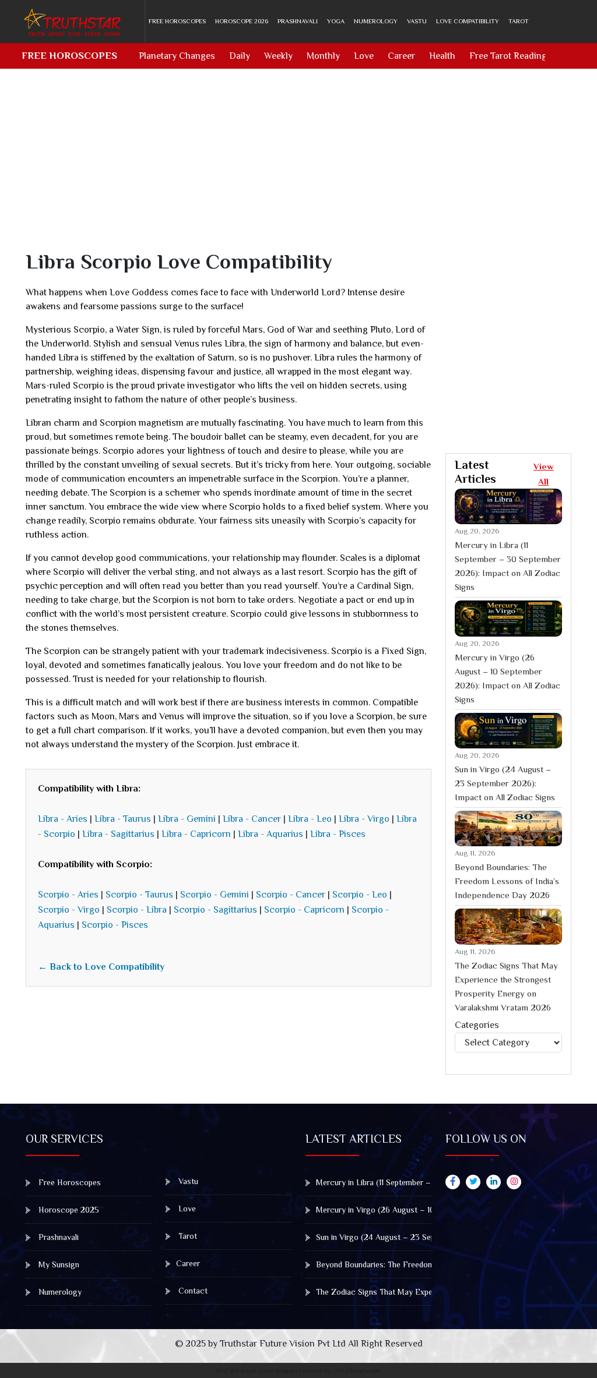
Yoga (336, 20)
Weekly (278, 56)
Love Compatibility (467, 20)
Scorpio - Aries (68, 894)
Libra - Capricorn (196, 834)
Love (364, 56)
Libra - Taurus (122, 819)
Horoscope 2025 (67, 1209)
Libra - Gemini (187, 819)
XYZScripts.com (358, 1370)
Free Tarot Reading (508, 56)
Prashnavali (298, 20)
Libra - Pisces (338, 834)
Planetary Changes (177, 56)
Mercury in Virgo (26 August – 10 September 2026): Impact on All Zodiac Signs (507, 678)
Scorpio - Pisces (115, 925)
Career (401, 56)
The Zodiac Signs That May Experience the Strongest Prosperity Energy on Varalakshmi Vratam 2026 (506, 986)
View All (543, 473)
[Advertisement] (305, 167)
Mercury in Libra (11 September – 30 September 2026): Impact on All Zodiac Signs (508, 566)
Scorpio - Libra (137, 909)
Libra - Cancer (252, 819)
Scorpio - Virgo (69, 909)
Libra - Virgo (364, 819)
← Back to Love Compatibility (101, 967)
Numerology (376, 20)
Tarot (518, 20)
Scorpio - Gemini (214, 894)
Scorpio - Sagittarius (215, 909)
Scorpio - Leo (359, 894)
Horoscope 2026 (241, 20)
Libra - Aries (62, 819)
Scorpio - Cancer (290, 894)
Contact (192, 1290)
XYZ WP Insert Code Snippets (256, 1370)
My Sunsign (57, 1264)
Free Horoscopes (177, 20)
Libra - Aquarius (270, 834)
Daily (239, 56)
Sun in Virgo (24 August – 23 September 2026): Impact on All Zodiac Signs (505, 783)
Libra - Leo (310, 819)
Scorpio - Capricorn (304, 909)
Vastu (417, 20)
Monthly (323, 56)
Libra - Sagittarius (118, 834)
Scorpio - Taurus (139, 894)
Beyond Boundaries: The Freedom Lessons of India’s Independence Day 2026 (507, 881)
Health (442, 56)
